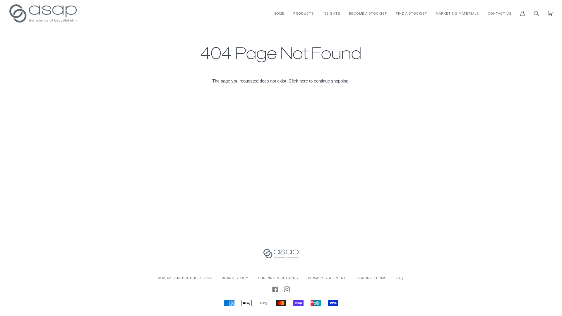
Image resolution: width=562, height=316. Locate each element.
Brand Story (235, 278)
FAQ (400, 278)
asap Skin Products (182, 278)
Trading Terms (371, 278)
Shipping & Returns (278, 278)
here (303, 81)
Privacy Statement (327, 278)
